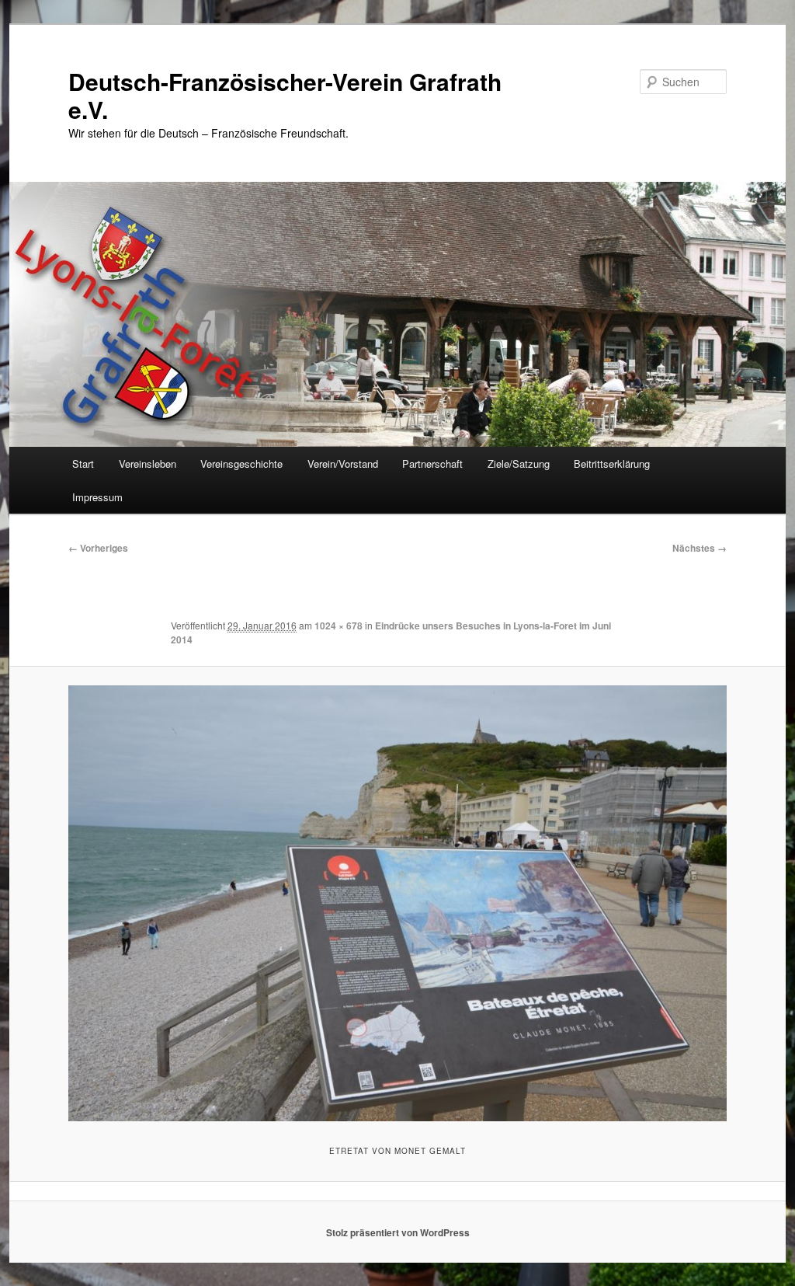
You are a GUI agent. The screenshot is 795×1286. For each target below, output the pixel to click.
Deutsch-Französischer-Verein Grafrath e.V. (285, 95)
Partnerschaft (432, 463)
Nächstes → (699, 548)
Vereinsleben (147, 463)
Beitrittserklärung (612, 463)
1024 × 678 (338, 626)
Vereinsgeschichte (241, 463)
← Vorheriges (98, 548)
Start (83, 463)
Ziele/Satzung (519, 463)
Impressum (97, 497)
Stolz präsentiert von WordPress (398, 1232)
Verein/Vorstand (342, 463)
